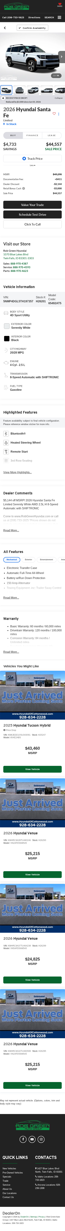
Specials (7, 1176)
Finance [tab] (33, 135)
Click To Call (32, 224)
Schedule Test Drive (32, 214)
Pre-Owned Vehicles (13, 1172)
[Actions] (59, 114)
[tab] (11, 559)
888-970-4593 (21, 267)
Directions (34, 17)
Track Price (35, 158)
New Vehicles (9, 1168)
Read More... (11, 530)
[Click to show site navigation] (59, 17)
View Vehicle (32, 769)
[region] (32, 183)
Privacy (41, 1217)
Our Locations (10, 1193)
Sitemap (33, 1217)
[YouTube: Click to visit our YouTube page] (32, 1139)
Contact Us (8, 1197)
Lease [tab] (52, 135)
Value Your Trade (32, 205)
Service (6, 1185)
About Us (7, 1189)
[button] (13, 17)
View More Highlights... (17, 472)
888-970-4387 (19, 263)
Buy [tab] (13, 135)
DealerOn (24, 1217)
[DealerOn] (11, 1213)
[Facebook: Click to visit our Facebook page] (23, 1139)
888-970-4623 (19, 270)
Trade (5, 1181)
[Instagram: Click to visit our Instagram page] (41, 1139)
